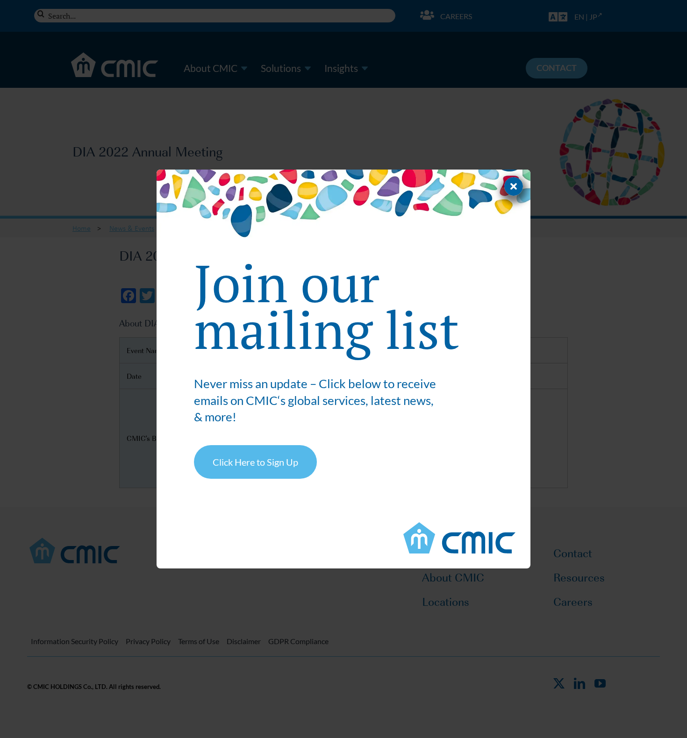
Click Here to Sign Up (255, 462)
